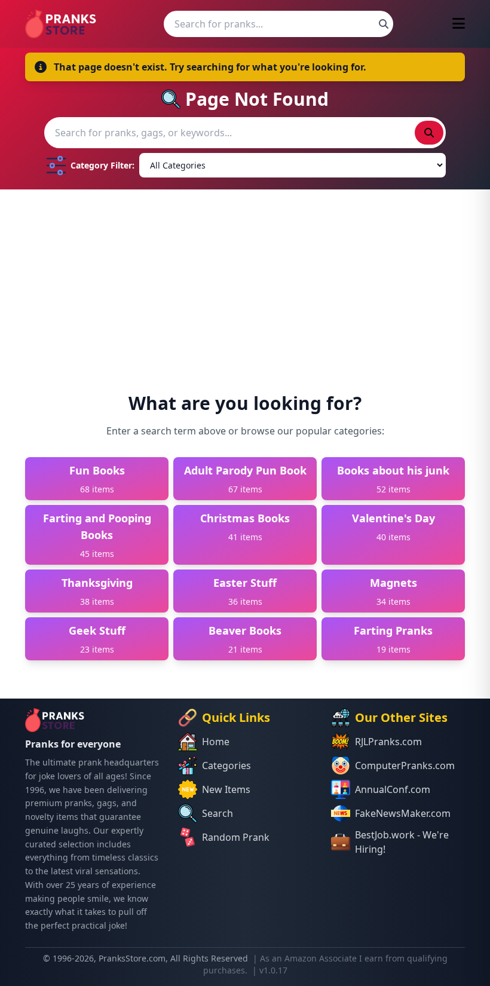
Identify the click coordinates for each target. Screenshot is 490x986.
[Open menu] (458, 24)
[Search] (383, 24)
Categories (226, 765)
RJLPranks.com (388, 741)
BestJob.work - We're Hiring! (402, 842)
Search (217, 813)
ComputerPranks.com (405, 765)
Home (215, 741)
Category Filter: (102, 165)
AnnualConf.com (392, 789)
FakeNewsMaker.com (403, 813)
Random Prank (236, 837)
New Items (226, 789)
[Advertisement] (245, 279)
